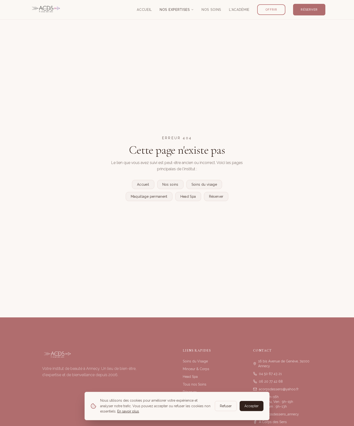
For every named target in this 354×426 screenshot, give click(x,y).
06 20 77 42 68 (271, 381)
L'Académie (239, 10)
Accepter (251, 406)
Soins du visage (204, 184)
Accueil (144, 10)
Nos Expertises (175, 10)
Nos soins (170, 184)
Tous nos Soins (194, 384)
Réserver (309, 9)
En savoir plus (128, 411)
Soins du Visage (195, 361)
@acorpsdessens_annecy (279, 414)
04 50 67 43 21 (270, 374)
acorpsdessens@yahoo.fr (279, 389)
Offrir (271, 9)
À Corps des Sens (273, 422)
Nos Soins (211, 10)
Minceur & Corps (196, 369)
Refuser (226, 406)
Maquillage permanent (149, 196)
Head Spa (188, 196)
